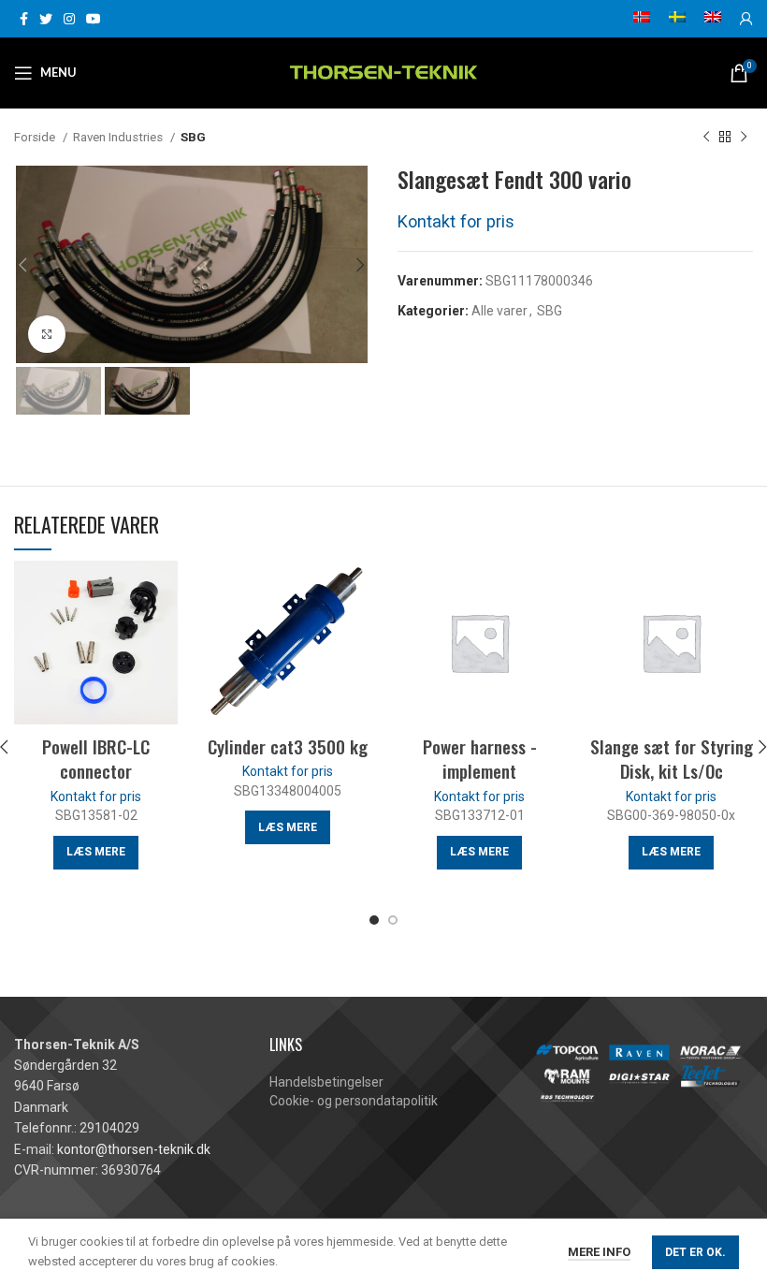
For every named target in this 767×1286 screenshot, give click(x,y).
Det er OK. (695, 1252)
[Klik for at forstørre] (46, 334)
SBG (193, 137)
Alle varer (499, 310)
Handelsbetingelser (326, 1081)
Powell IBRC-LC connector (96, 758)
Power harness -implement (480, 758)
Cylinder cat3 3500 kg (288, 746)
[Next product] (743, 137)
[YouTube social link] (93, 19)
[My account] (746, 18)
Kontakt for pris (456, 221)
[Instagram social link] (69, 19)
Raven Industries (119, 137)
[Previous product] (706, 137)
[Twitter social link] (46, 19)
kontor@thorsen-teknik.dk (133, 1149)
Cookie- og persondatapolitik (353, 1100)
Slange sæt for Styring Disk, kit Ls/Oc (671, 758)
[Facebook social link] (24, 19)
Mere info (599, 1252)
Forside (36, 137)
